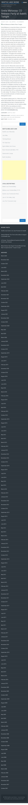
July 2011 (3, 613)
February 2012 (4, 586)
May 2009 (3, 714)
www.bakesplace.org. (12, 110)
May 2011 (3, 621)
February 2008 (4, 772)
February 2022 (4, 290)
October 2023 (4, 263)
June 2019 (3, 360)
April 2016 (3, 407)
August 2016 (4, 399)
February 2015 (4, 446)
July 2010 (3, 660)
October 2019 (4, 349)
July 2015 (3, 427)
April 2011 (3, 625)
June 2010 (3, 664)
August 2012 (4, 563)
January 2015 (4, 450)
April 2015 (3, 438)
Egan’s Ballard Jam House (9, 146)
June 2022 (3, 283)
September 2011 (5, 605)
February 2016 (4, 411)
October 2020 (4, 322)
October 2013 (4, 508)
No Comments (20, 21)
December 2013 (5, 500)
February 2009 (4, 726)
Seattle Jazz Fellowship (8, 131)
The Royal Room (6, 139)
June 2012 (3, 570)
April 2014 (3, 485)
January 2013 (4, 543)
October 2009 (4, 695)
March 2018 (4, 392)
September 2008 (5, 745)
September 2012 (5, 559)
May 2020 (3, 329)
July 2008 (3, 753)
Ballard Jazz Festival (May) (9, 186)
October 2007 (4, 788)
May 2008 (3, 761)
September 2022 (5, 279)
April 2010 (3, 671)
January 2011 (4, 636)
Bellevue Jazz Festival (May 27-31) (11, 190)
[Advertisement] (14, 170)
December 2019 (5, 345)
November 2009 (5, 691)
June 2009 (3, 710)
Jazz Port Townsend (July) (9, 201)
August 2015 (4, 423)
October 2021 (4, 302)
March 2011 (4, 629)
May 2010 (3, 667)
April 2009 (3, 718)
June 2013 (3, 524)
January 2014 (4, 496)
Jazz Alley (5, 135)
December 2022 (5, 275)
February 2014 (4, 493)
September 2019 (5, 353)
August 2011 (4, 609)
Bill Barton (12, 21)
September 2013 (5, 512)
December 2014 (5, 454)
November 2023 (5, 259)
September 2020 (5, 325)
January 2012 (4, 590)
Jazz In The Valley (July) (8, 197)
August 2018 (4, 376)
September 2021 (5, 306)
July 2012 (3, 566)
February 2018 (4, 395)
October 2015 (4, 415)
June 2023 (3, 267)
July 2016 (3, 403)
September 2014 (5, 465)
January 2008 (4, 776)
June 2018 (3, 384)
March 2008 (4, 769)
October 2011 (4, 601)
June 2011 (3, 617)
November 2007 (5, 784)
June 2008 (3, 757)
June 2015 (3, 430)
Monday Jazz (8, 119)
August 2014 (4, 469)
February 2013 (4, 539)
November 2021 (5, 298)
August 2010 (4, 656)
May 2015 (3, 434)
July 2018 (3, 380)
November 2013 (5, 504)
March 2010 (4, 675)
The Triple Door (6, 142)
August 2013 (4, 516)
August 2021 (4, 310)
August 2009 (4, 702)
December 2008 (5, 734)
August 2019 (4, 357)
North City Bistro (6, 157)
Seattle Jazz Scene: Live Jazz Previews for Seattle (13, 230)
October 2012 (4, 555)
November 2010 (5, 644)
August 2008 (4, 749)
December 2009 (5, 687)
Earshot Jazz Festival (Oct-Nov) (10, 194)
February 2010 (4, 679)
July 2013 (3, 520)
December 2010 (5, 640)
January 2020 (4, 341)
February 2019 (4, 364)
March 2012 (4, 582)
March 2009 (4, 722)
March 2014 (4, 489)
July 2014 (3, 473)
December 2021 (5, 294)
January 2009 (4, 730)
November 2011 (5, 598)
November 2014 (5, 458)
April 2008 (3, 765)
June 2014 (3, 477)
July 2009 (3, 706)
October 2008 (4, 741)
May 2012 (3, 574)
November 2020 (5, 318)
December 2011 (5, 594)
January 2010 (4, 683)
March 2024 (4, 255)
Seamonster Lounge (7, 153)
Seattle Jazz (11, 112)
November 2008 (5, 738)
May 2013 (3, 528)
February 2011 (4, 632)
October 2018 (4, 372)
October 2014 (4, 462)
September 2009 (5, 699)
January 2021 (4, 314)
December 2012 (5, 547)
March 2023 (4, 271)
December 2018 (5, 368)
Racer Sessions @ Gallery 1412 (10, 150)
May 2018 (3, 388)
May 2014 (3, 481)
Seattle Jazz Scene (10, 2)
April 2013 (3, 531)
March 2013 (4, 535)
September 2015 (5, 419)
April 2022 (3, 287)
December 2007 (5, 780)
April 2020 (3, 333)
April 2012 (3, 578)
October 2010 (4, 648)
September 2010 (5, 652)
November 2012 (5, 551)
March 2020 (4, 337)
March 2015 (4, 442)
